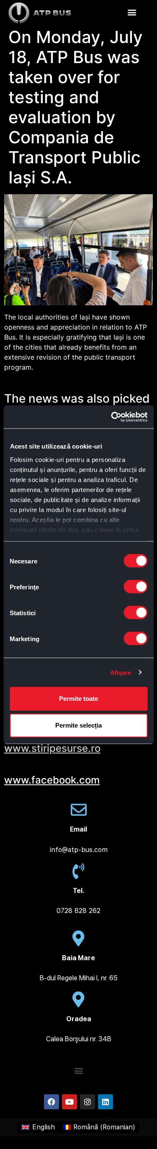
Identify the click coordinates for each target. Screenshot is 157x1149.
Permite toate (78, 698)
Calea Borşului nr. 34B (78, 1039)
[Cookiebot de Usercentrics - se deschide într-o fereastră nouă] (111, 416)
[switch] (135, 587)
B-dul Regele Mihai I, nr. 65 (79, 978)
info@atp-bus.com (79, 850)
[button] (132, 12)
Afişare (120, 672)
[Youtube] (69, 1101)
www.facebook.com (52, 780)
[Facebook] (51, 1101)
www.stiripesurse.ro (52, 748)
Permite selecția (78, 725)
